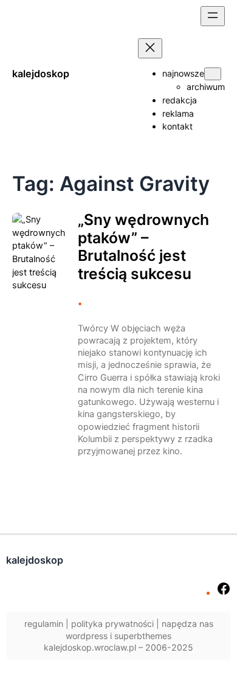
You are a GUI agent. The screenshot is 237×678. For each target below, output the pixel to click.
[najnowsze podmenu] (212, 73)
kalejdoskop (40, 73)
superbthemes (142, 636)
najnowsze (183, 73)
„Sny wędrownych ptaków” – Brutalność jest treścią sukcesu (143, 247)
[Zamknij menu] (150, 48)
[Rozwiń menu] (213, 16)
